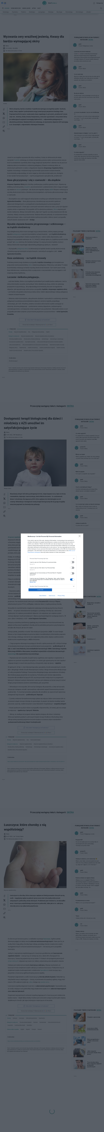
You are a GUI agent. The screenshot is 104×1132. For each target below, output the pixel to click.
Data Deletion (42, 595)
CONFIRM (40, 589)
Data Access (52, 595)
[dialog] (52, 566)
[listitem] (52, 558)
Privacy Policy (61, 595)
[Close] (80, 536)
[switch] (72, 562)
